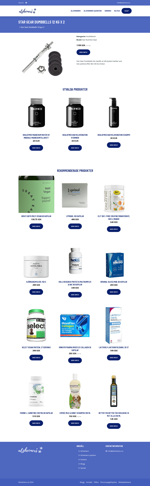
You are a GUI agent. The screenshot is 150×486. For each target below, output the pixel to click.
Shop (126, 11)
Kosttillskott (91, 36)
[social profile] (26, 3)
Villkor (96, 482)
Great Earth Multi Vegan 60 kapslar (36, 216)
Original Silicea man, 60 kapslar (113, 281)
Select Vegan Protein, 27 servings (36, 347)
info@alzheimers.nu (123, 3)
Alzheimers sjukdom (93, 11)
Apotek (83, 468)
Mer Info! (83, 52)
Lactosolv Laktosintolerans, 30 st (114, 347)
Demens (108, 11)
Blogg (117, 11)
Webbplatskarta (124, 482)
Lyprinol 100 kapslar (75, 216)
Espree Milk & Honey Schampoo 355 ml (75, 413)
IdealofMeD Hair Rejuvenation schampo (114, 135)
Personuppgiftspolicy (108, 482)
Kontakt (89, 482)
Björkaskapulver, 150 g (36, 281)
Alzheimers (76, 11)
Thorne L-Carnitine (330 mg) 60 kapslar (36, 413)
